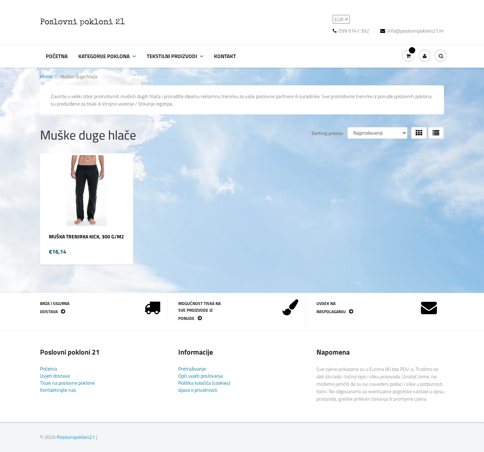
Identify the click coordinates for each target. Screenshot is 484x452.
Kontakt (225, 56)
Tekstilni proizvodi (172, 56)
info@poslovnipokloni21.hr (415, 30)
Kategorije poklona (104, 56)
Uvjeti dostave (55, 375)
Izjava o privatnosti (197, 390)
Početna (57, 56)
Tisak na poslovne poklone (67, 382)
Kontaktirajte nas (58, 390)
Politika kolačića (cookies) (204, 382)
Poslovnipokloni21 (76, 437)
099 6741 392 (354, 30)
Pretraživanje (192, 368)
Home (46, 76)
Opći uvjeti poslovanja (200, 375)
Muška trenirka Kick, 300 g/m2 (86, 236)
